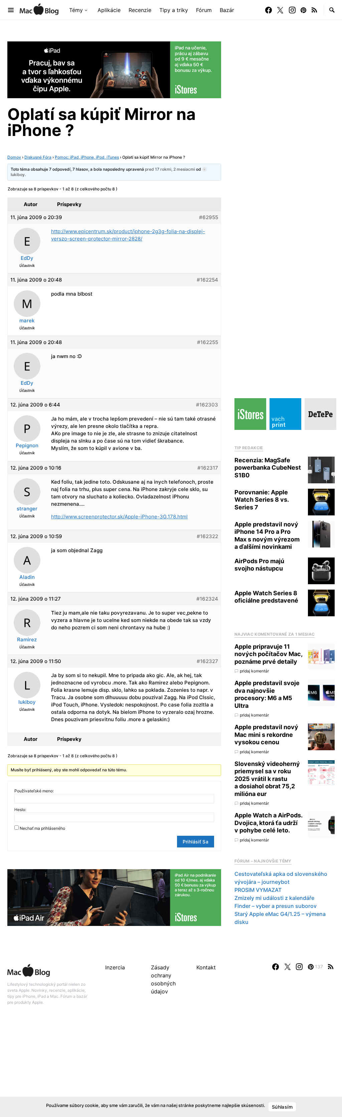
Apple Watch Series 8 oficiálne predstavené (266, 597)
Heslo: (20, 809)
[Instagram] (292, 10)
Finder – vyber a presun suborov (275, 906)
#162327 (207, 661)
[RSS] (314, 10)
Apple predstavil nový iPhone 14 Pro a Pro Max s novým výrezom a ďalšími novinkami (267, 535)
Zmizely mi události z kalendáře (274, 898)
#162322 (207, 536)
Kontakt (206, 967)
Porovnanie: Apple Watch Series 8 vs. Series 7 (261, 500)
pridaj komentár (254, 670)
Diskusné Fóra (37, 157)
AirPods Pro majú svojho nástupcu (259, 564)
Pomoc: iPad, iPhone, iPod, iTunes (87, 157)
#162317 (207, 468)
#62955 (208, 217)
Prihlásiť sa (195, 841)
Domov (14, 157)
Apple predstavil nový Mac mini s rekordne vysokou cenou (266, 735)
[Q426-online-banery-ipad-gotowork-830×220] (114, 897)
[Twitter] (280, 10)
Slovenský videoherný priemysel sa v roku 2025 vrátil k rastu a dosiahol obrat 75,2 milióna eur (267, 778)
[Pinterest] (303, 10)
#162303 (207, 405)
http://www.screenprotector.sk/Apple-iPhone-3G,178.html (119, 516)
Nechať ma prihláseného (42, 828)
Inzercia (115, 967)
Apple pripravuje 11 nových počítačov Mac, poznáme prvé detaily (268, 654)
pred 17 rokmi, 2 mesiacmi (170, 169)
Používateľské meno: (34, 790)
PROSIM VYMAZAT (258, 890)
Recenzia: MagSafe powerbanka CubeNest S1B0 (267, 468)
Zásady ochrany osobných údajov (163, 979)
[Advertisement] (171, 1068)
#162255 (207, 342)
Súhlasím (282, 1107)
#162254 (207, 280)
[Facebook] (268, 10)
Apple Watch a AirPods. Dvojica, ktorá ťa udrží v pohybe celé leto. (268, 823)
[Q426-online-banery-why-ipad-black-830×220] (114, 69)
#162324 (207, 599)
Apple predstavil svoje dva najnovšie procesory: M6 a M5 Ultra (267, 694)
